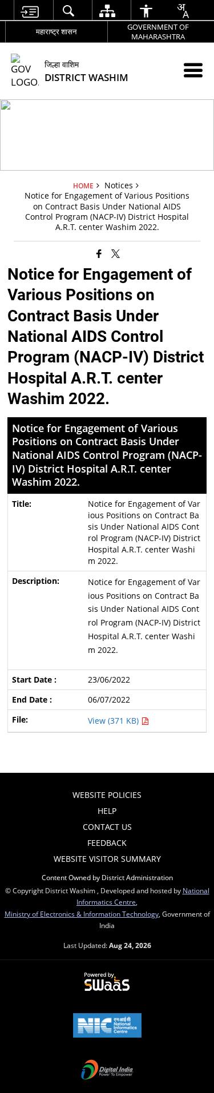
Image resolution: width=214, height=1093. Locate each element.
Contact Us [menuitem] (107, 826)
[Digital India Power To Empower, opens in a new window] (107, 1070)
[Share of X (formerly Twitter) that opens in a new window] (115, 253)
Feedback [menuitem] (107, 842)
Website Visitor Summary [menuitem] (107, 858)
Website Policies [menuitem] (107, 794)
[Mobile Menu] (193, 70)
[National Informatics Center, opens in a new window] (107, 1026)
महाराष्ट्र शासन (56, 31)
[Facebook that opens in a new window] (99, 253)
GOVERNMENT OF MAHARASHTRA (158, 32)
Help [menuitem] (107, 810)
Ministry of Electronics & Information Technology (82, 913)
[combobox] (182, 11)
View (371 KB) (114, 720)
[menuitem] (29, 10)
